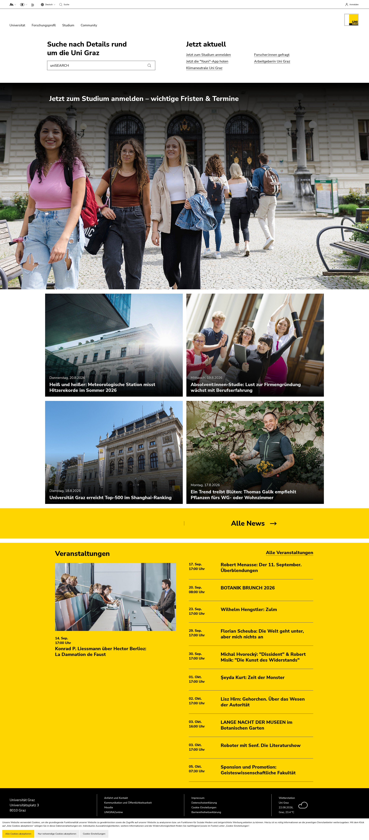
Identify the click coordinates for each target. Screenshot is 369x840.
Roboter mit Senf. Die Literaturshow (261, 745)
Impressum (197, 798)
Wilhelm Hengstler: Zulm (249, 609)
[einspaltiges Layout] (33, 4)
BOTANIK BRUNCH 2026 (248, 588)
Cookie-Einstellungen (203, 807)
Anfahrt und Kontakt (116, 798)
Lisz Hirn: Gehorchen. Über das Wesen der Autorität (263, 702)
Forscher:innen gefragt (271, 54)
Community (89, 25)
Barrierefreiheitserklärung (206, 812)
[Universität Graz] (351, 20)
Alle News (248, 523)
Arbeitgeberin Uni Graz (272, 61)
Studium (68, 25)
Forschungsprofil (44, 25)
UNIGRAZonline (113, 812)
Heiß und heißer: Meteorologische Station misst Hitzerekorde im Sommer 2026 (102, 387)
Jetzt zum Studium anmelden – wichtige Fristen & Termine (144, 98)
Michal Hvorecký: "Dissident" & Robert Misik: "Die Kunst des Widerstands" (263, 657)
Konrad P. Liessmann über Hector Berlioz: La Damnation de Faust (100, 652)
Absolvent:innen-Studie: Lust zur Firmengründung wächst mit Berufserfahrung (246, 387)
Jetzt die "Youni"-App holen (207, 61)
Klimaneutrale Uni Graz (204, 68)
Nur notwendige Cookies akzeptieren (57, 833)
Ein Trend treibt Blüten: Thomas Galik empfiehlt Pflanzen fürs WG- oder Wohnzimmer (243, 495)
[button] (12, 4)
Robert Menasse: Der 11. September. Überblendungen (261, 568)
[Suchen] (149, 65)
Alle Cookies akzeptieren (18, 833)
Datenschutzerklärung (204, 802)
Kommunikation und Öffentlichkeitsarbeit (128, 802)
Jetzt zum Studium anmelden (208, 54)
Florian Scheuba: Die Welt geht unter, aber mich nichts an (262, 634)
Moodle (108, 807)
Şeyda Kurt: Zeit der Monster (253, 677)
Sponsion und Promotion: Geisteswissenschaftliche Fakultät (258, 770)
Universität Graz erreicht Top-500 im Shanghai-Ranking (110, 498)
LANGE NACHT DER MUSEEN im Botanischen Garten (256, 725)
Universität (17, 25)
